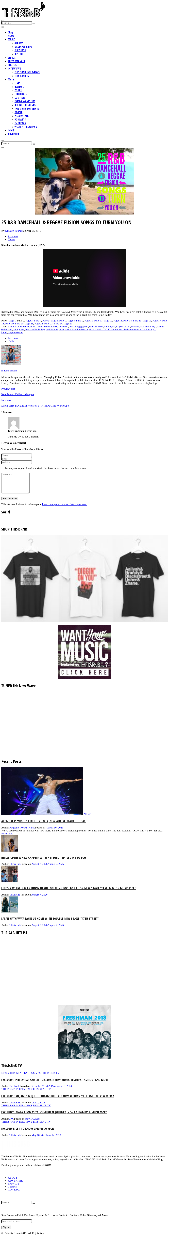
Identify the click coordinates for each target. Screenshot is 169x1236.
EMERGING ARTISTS (25, 101)
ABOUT (12, 1177)
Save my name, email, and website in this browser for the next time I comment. (46, 468)
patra (15, 329)
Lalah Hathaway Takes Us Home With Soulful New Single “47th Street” (50, 918)
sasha (68, 329)
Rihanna (53, 329)
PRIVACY (13, 1183)
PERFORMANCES (16, 61)
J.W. (11, 1118)
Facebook (13, 236)
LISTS (17, 83)
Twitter (11, 239)
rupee (61, 329)
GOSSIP (18, 112)
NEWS (11, 36)
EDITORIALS (21, 94)
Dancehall (63, 326)
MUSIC (11, 39)
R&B (37, 329)
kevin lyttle (109, 326)
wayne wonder (15, 332)
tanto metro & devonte (123, 329)
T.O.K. (107, 329)
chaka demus (37, 326)
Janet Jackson (96, 326)
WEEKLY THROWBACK (26, 127)
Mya (154, 326)
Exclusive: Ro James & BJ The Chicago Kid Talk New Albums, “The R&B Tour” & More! (57, 1096)
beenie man (13, 326)
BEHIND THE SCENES (25, 105)
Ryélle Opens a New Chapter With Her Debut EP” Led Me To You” (44, 857)
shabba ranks (96, 329)
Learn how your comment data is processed (64, 504)
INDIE (11, 130)
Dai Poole (14, 1086)
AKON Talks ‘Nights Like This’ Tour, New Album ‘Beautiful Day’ (43, 821)
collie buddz (50, 326)
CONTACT (14, 1189)
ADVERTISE (13, 134)
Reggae (45, 329)
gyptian (84, 326)
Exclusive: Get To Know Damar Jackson (27, 1128)
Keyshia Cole (123, 326)
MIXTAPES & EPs (23, 46)
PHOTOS (12, 65)
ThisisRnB (15, 864)
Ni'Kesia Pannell (14, 230)
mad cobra (145, 326)
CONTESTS (20, 97)
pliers (21, 329)
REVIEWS (19, 87)
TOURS (18, 90)
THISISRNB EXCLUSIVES (27, 108)
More (11, 79)
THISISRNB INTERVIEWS (27, 72)
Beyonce (24, 326)
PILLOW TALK (22, 116)
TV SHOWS (20, 123)
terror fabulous (143, 329)
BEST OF (19, 54)
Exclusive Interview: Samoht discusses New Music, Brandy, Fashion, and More (54, 1080)
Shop (10, 32)
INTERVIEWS (14, 68)
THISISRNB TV (22, 76)
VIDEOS (12, 57)
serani (85, 329)
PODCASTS (20, 119)
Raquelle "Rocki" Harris (22, 827)
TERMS (12, 1186)
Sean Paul (76, 329)
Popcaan (29, 329)
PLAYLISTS (20, 50)
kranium (135, 326)
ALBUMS (19, 43)
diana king (74, 326)
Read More (7, 833)
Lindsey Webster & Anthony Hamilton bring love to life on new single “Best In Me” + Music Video (68, 888)
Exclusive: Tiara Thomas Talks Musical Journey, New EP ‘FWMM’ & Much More (54, 1112)
